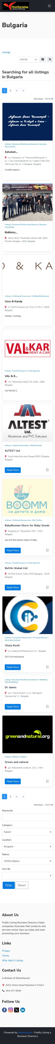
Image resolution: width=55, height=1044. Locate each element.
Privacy (6, 950)
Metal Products (36, 445)
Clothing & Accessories (21, 296)
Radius (5, 854)
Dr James (10, 687)
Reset (22, 885)
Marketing (43, 679)
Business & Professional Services (25, 144)
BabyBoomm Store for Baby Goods (27, 525)
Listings (6, 52)
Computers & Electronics (22, 637)
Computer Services (40, 637)
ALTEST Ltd (12, 451)
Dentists (23, 757)
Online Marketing (11, 682)
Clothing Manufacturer (40, 296)
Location (6, 839)
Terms (5, 955)
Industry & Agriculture (20, 445)
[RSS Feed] (50, 59)
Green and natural (16, 762)
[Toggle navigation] (49, 6)
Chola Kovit (12, 645)
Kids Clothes (37, 520)
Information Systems (13, 640)
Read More (13, 470)
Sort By (6, 869)
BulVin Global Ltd (16, 568)
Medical (15, 757)
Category (7, 825)
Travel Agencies (34, 371)
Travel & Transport (19, 371)
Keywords (7, 810)
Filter (8, 885)
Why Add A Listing (12, 960)
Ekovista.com (25, 1032)
